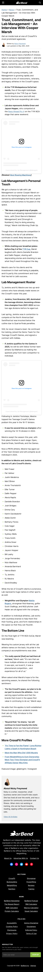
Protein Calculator (12, 911)
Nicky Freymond (20, 43)
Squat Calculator (31, 911)
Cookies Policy (12, 926)
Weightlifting (12, 885)
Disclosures (11, 930)
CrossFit (12, 878)
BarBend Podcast (31, 901)
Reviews (31, 885)
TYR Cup (26, 249)
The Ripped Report (11, 904)
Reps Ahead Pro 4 (16, 111)
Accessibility (12, 923)
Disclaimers (31, 926)
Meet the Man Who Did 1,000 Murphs (21, 753)
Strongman (31, 878)
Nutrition (11, 889)
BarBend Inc (25, 965)
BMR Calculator (12, 908)
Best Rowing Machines (20, 175)
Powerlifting (31, 882)
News (11, 10)
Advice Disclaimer (31, 923)
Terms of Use (31, 933)
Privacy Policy (11, 933)
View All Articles (10, 817)
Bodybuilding (12, 882)
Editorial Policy (31, 930)
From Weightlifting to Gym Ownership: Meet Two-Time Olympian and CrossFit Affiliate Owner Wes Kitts (22, 760)
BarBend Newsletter (12, 901)
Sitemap (33, 965)
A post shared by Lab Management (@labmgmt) (21, 170)
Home (4, 10)
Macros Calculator (31, 908)
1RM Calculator (31, 904)
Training (31, 889)
